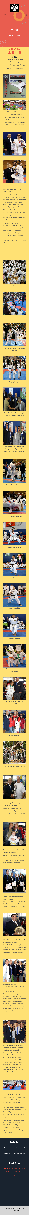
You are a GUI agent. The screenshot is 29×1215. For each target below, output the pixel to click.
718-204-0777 (8, 1153)
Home (11, 35)
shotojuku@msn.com (19, 1153)
